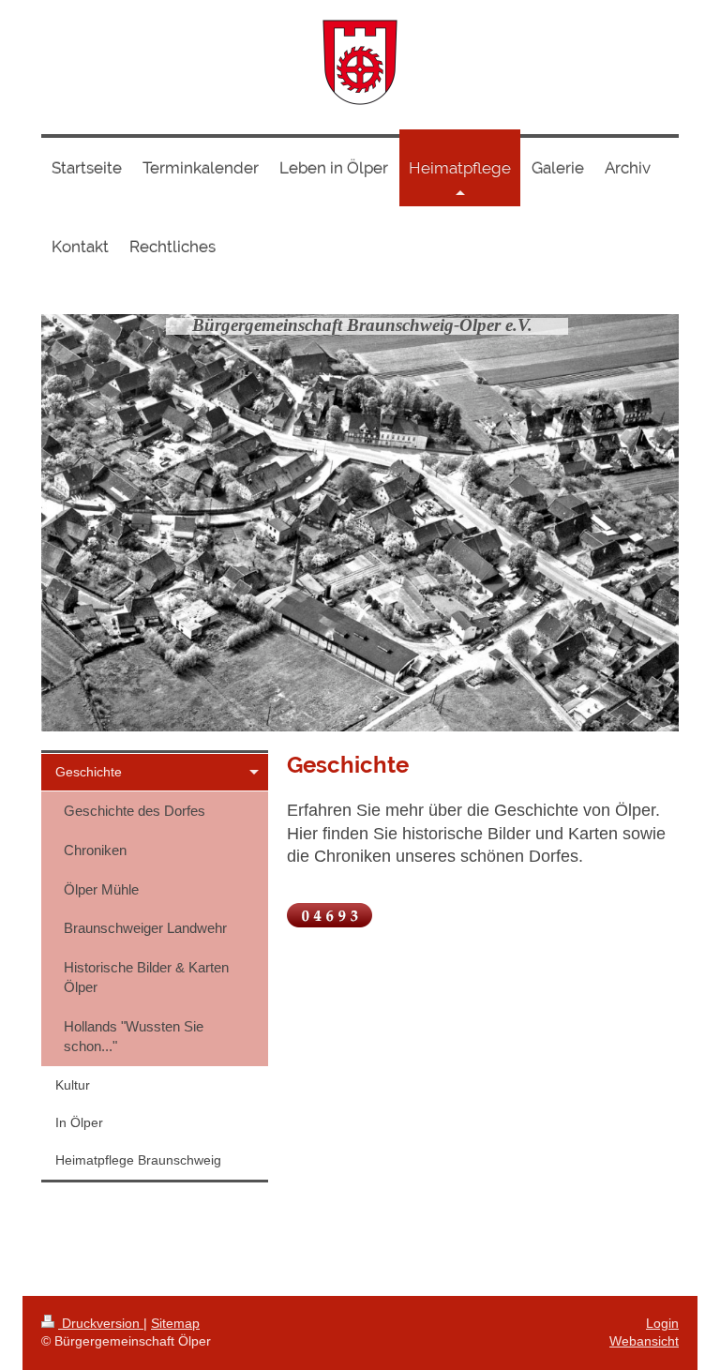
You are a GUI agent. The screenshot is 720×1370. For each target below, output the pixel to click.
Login (662, 1323)
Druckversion (100, 1323)
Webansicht (644, 1340)
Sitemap (175, 1323)
